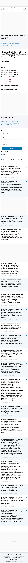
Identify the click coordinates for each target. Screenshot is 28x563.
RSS (10, 557)
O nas (7, 554)
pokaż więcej (13, 528)
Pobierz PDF (4, 81)
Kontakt (15, 557)
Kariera (6, 557)
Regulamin (21, 556)
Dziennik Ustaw (14, 42)
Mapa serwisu (13, 559)
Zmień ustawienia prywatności (10, 556)
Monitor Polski (4, 43)
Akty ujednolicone (5, 42)
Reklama (20, 557)
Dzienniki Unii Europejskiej (7, 45)
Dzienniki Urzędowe (14, 43)
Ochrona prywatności (15, 554)
